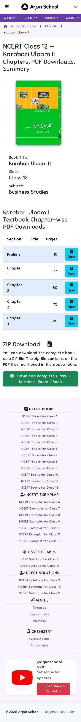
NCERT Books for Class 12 (39, 487)
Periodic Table (39, 639)
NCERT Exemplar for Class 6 (39, 502)
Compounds (40, 645)
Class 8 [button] (50, 18)
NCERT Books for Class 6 (39, 449)
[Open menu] (7, 6)
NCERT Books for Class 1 (39, 416)
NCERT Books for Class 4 (39, 436)
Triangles (39, 608)
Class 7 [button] (30, 18)
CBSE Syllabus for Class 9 (40, 559)
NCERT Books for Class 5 (39, 442)
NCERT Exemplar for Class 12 (39, 541)
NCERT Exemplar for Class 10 (40, 528)
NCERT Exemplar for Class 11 (39, 534)
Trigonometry (40, 614)
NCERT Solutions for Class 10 (39, 587)
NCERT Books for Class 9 (39, 468)
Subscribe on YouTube (53, 689)
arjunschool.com (60, 711)
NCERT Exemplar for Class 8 (39, 515)
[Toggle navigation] (75, 6)
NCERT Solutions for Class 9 (39, 580)
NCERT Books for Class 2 (39, 423)
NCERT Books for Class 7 (39, 455)
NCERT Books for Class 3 (39, 429)
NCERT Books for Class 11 (39, 481)
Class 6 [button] (9, 18)
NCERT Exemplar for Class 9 (39, 521)
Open (71, 257)
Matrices (39, 620)
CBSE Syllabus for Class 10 (39, 566)
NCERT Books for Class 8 (39, 462)
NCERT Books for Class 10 (39, 475)
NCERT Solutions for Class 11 (39, 593)
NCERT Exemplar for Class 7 (39, 508)
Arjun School (44, 7)
